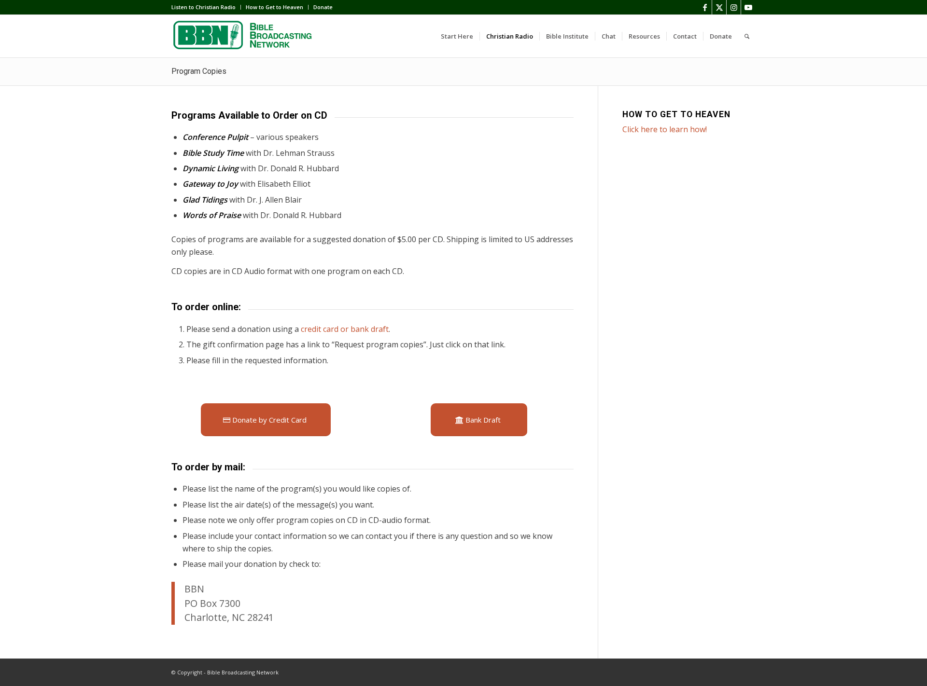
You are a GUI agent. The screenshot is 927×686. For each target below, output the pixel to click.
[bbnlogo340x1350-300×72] (243, 36)
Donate (323, 7)
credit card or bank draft (345, 329)
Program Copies (198, 71)
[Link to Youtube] (748, 7)
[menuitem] (206, 7)
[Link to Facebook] (705, 7)
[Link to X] (719, 7)
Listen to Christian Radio (203, 7)
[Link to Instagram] (734, 7)
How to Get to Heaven (274, 7)
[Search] (747, 36)
